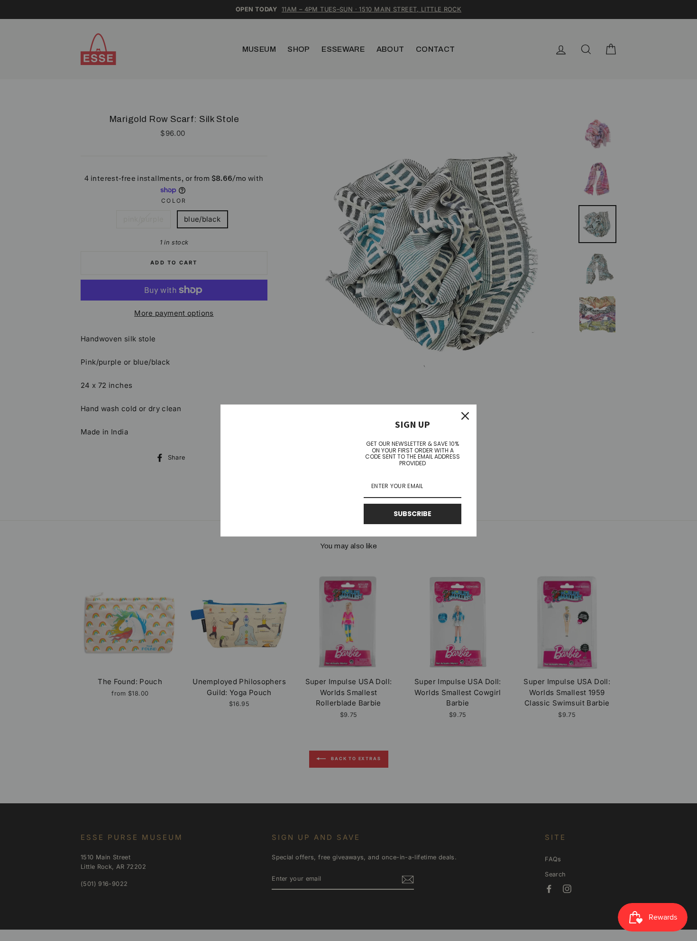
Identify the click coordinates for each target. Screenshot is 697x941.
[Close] (465, 416)
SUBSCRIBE (412, 513)
